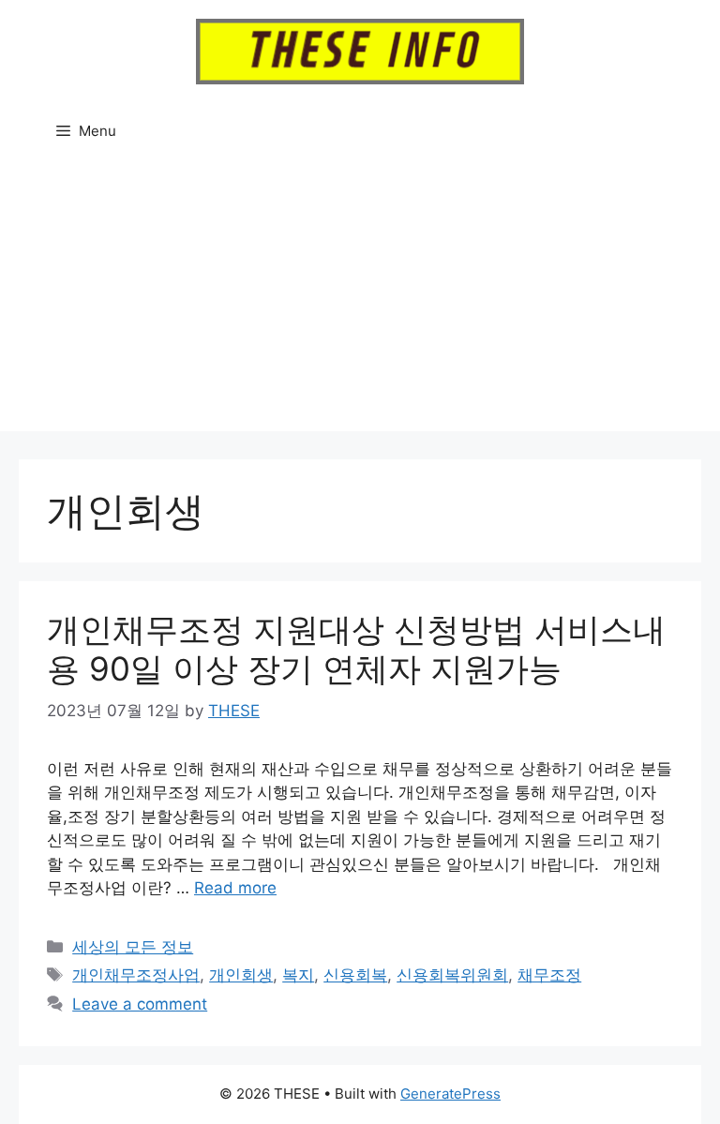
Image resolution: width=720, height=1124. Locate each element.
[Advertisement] (360, 300)
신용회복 (355, 975)
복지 (298, 975)
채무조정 (549, 975)
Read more (235, 887)
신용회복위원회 (452, 975)
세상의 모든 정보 (132, 946)
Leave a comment (139, 1004)
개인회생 (241, 975)
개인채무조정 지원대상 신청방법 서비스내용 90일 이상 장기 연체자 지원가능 (356, 648)
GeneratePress (450, 1093)
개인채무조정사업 (136, 975)
